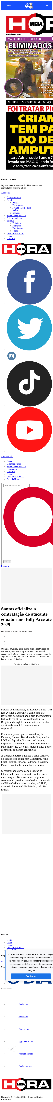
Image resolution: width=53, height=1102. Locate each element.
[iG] (28, 8)
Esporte (10, 945)
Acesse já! (5, 193)
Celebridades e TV (15, 233)
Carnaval (11, 238)
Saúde (15, 210)
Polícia (15, 202)
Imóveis (16, 213)
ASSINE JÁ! (7, 456)
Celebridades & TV (15, 476)
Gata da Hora (13, 479)
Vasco (15, 231)
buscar (7, 562)
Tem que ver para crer (16, 215)
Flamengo (16, 225)
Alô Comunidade (14, 218)
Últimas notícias (14, 197)
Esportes (10, 220)
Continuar (30, 976)
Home (9, 236)
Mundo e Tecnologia (21, 208)
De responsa (17, 205)
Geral (9, 200)
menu (9, 5)
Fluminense (17, 228)
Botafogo (16, 223)
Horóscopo (12, 469)
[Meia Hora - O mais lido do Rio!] (26, 255)
